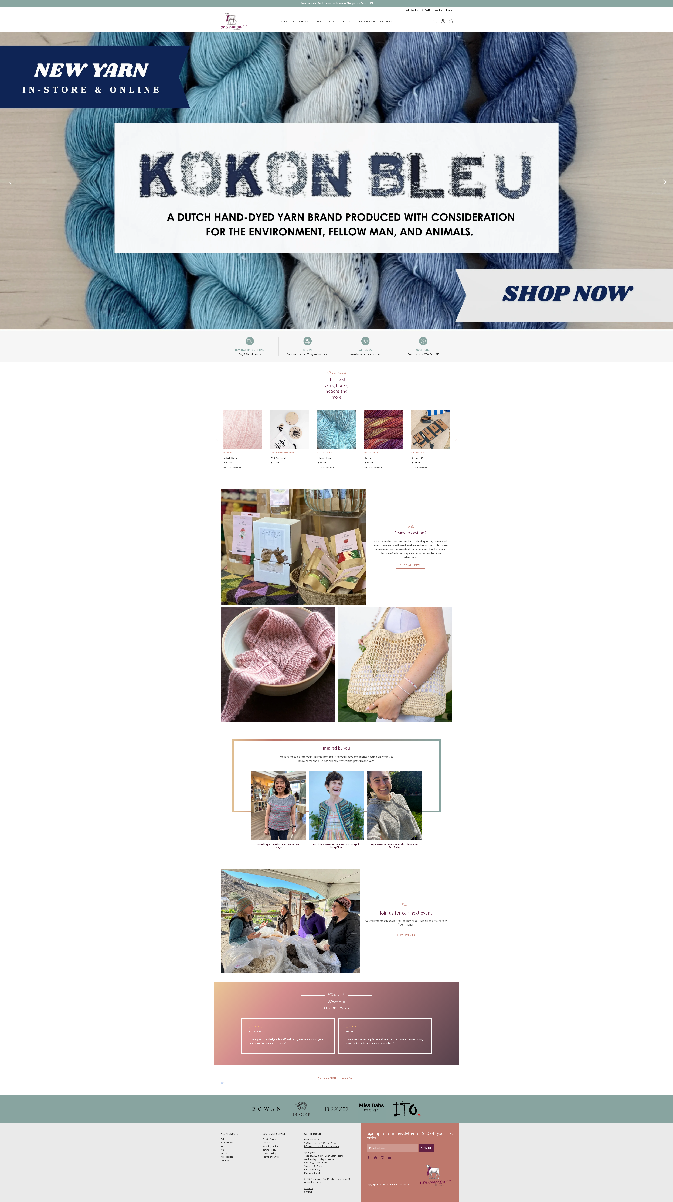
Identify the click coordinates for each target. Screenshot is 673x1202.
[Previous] (9, 181)
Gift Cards (412, 10)
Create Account (270, 1139)
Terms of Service (271, 1156)
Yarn (320, 21)
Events (438, 10)
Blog (449, 10)
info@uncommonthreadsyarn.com (321, 1146)
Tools (344, 21)
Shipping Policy (270, 1146)
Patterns (386, 21)
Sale (284, 21)
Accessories (364, 21)
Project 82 (417, 458)
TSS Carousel (278, 458)
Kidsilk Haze (230, 458)
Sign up (426, 1148)
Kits (331, 21)
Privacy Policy (269, 1153)
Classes (426, 10)
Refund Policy (269, 1149)
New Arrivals (301, 21)
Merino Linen (324, 458)
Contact (266, 1142)
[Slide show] (336, 181)
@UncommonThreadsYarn (336, 1077)
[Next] (663, 181)
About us (308, 1188)
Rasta (367, 458)
